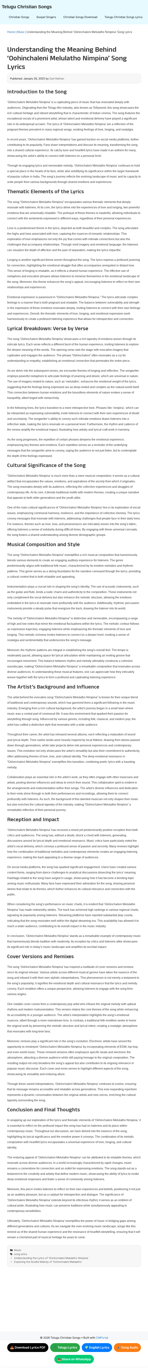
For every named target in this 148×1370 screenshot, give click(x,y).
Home (11, 32)
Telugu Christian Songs (27, 6)
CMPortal (102, 1337)
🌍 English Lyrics (97, 1347)
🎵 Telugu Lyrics (65, 1347)
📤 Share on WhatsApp (74, 1359)
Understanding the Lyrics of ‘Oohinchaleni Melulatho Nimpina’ (51, 1258)
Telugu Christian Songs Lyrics (124, 17)
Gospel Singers (46, 17)
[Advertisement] (74, 1303)
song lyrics (20, 1254)
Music (21, 32)
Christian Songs (19, 17)
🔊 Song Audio (127, 1347)
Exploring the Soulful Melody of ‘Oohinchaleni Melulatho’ (48, 1261)
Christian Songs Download (80, 17)
